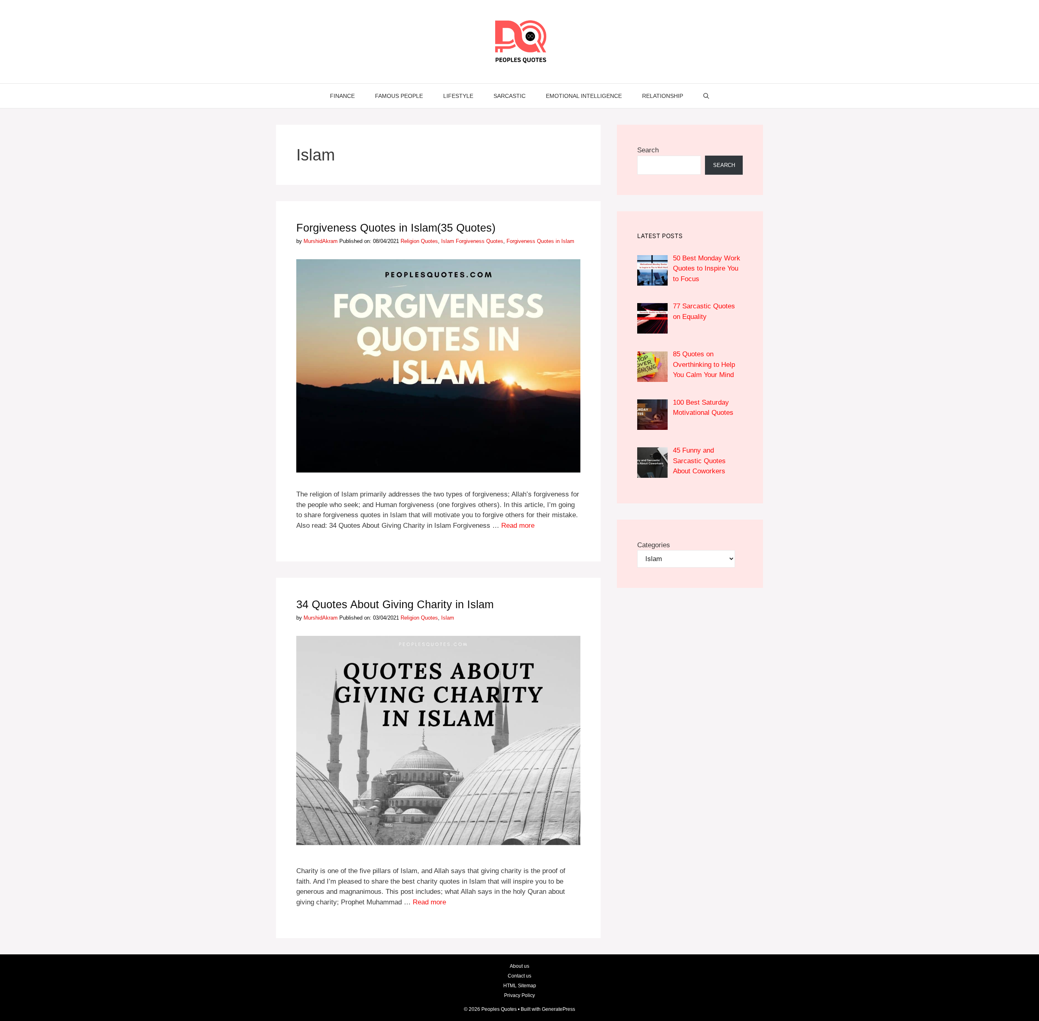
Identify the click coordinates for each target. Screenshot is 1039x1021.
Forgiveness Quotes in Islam (540, 241)
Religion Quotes (419, 241)
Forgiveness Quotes (479, 241)
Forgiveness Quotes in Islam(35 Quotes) (396, 228)
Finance (342, 96)
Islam (447, 241)
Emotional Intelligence (584, 96)
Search (648, 150)
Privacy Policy (519, 995)
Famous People (399, 96)
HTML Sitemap (519, 985)
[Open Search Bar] (706, 96)
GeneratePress (558, 1009)
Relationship (662, 96)
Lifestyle (458, 96)
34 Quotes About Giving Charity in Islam (395, 604)
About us (519, 966)
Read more (518, 525)
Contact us (519, 976)
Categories (653, 545)
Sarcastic (510, 96)
